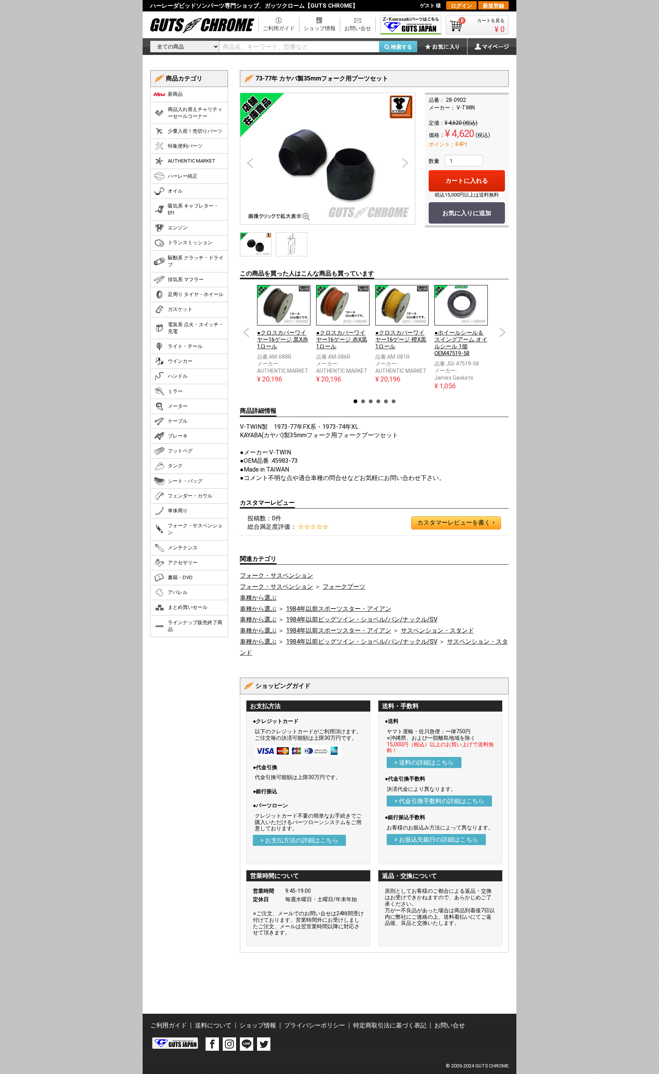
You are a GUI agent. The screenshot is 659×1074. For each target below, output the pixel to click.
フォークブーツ (344, 586)
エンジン (178, 227)
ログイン (461, 6)
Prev (246, 332)
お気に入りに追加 (466, 213)
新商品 (175, 94)
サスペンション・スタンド (437, 630)
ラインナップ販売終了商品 (195, 626)
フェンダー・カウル (190, 496)
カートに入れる (466, 180)
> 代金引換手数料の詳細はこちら (439, 801)
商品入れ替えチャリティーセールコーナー (195, 112)
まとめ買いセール (187, 607)
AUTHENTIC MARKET (191, 161)
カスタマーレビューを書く (455, 522)
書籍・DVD (180, 577)
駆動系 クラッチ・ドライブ (195, 261)
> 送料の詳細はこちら (424, 762)
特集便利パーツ (185, 146)
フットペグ (180, 451)
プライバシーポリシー (314, 1025)
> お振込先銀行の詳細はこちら (436, 839)
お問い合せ (357, 28)
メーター (178, 406)
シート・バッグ (185, 481)
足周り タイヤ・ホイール (195, 294)
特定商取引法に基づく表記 (389, 1025)
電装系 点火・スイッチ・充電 (195, 328)
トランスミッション (190, 242)
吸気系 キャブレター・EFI (193, 209)
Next (503, 332)
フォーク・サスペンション (276, 575)
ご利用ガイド (279, 28)
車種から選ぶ (258, 597)
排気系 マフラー (186, 279)
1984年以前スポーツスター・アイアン (338, 608)
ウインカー (180, 361)
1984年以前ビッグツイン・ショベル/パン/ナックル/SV (361, 619)
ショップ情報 (320, 28)
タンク (175, 466)
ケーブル (178, 421)
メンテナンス (183, 548)
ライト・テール (185, 346)
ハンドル (178, 376)
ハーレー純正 (183, 176)
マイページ (488, 46)
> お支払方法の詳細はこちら (299, 840)
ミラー (175, 391)
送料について (213, 1025)
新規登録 (493, 6)
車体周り (178, 511)
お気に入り (446, 46)
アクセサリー (183, 562)
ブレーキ (178, 436)
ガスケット (180, 309)
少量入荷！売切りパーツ (195, 131)
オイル (175, 191)
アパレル (178, 592)
